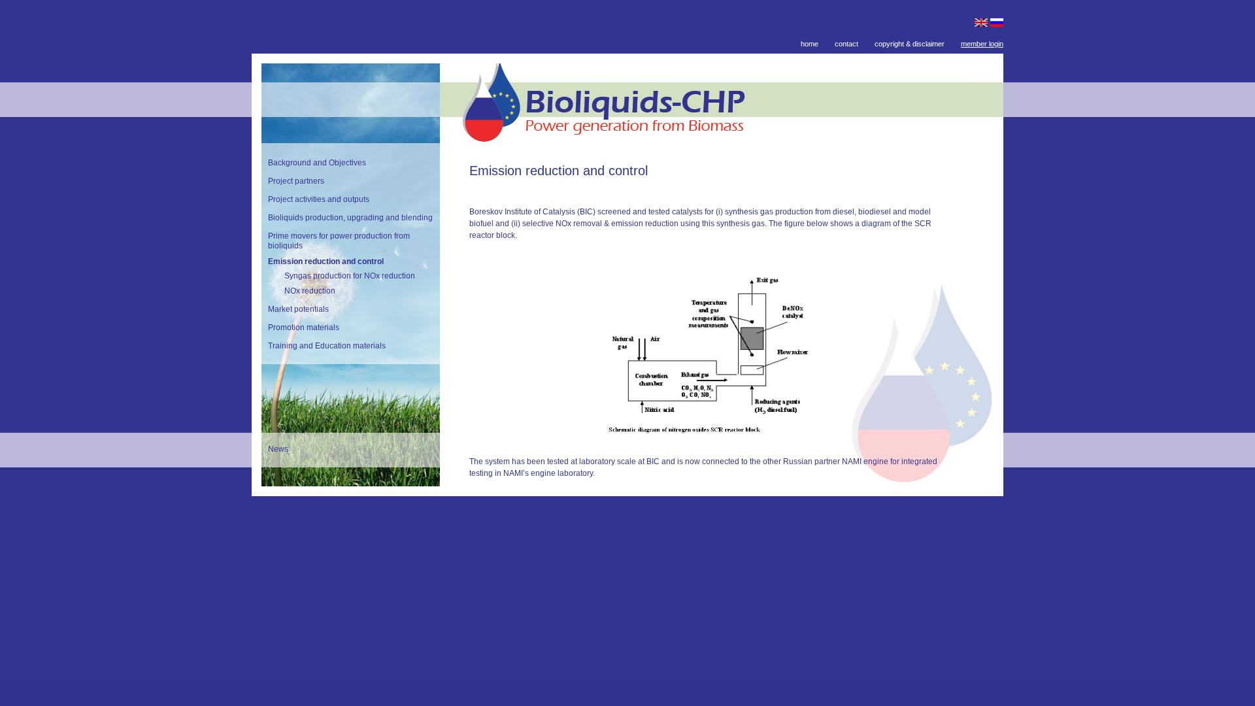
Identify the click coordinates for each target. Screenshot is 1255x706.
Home (809, 44)
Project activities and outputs (318, 199)
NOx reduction (309, 290)
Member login (982, 44)
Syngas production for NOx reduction (349, 275)
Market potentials (298, 309)
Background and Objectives (317, 162)
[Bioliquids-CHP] (721, 138)
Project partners (296, 181)
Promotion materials (303, 327)
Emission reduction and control (326, 261)
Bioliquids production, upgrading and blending (350, 217)
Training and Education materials (327, 345)
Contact (846, 44)
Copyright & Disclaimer (910, 44)
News (278, 449)
